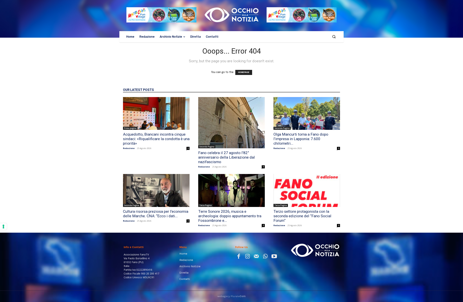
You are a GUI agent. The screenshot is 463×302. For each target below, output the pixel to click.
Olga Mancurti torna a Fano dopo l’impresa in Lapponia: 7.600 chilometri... (300, 139)
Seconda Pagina (206, 146)
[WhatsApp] (265, 257)
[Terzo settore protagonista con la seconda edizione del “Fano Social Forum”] (306, 190)
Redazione (129, 148)
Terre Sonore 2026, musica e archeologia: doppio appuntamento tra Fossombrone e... (229, 216)
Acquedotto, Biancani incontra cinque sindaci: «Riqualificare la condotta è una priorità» (156, 139)
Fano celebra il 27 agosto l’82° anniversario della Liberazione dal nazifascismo (226, 157)
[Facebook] (238, 257)
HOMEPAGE (243, 72)
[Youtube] (274, 257)
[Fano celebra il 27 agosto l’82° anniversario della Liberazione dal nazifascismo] (231, 122)
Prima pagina (130, 128)
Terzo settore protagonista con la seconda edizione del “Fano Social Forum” (302, 216)
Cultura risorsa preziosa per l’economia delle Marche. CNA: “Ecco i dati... (155, 213)
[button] (333, 36)
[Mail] (256, 257)
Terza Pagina (205, 205)
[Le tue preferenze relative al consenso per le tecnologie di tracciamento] (3, 226)
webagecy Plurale (231, 296)
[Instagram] (247, 257)
